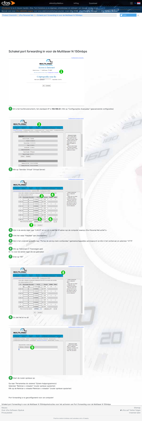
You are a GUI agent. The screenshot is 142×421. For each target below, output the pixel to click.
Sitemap (137, 408)
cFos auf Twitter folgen (131, 410)
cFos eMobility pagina (24, 11)
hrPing (76, 3)
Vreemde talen (134, 413)
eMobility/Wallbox (56, 3)
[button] (128, 15)
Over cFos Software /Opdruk (13, 410)
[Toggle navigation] (131, 3)
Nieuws (4, 408)
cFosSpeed (6, 8)
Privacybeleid (7, 413)
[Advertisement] (71, 34)
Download (93, 3)
